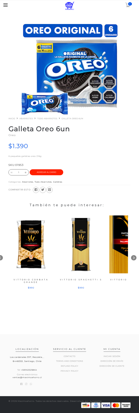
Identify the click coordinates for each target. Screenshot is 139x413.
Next (133, 258)
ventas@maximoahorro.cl (27, 377)
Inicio (11, 118)
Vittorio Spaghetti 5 (81, 279)
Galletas (57, 182)
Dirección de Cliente (112, 366)
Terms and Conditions (69, 361)
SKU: (11, 165)
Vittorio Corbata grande (31, 280)
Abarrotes (26, 118)
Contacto (69, 356)
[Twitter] (43, 190)
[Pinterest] (49, 190)
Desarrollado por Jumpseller (86, 401)
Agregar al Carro (46, 172)
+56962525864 (29, 370)
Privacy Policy (69, 371)
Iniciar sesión (112, 356)
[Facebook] (36, 190)
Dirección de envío (112, 361)
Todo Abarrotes (47, 118)
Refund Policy (69, 366)
